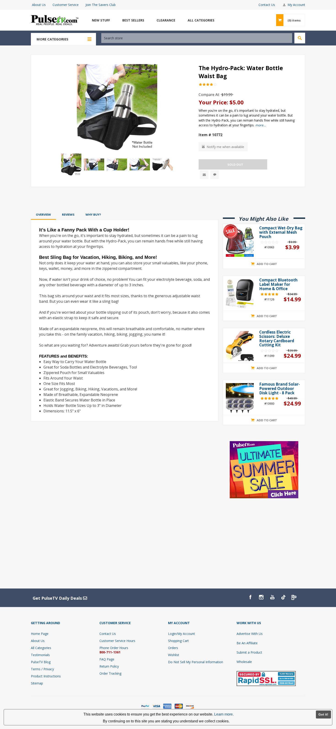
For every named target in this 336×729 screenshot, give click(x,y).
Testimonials (40, 655)
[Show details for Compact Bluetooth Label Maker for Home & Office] (240, 294)
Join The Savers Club (100, 5)
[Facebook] (250, 597)
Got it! (323, 714)
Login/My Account (181, 633)
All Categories (41, 648)
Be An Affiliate (247, 643)
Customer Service (66, 5)
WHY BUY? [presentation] (93, 214)
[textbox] (196, 38)
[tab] (43, 214)
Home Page (39, 633)
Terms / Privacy (42, 669)
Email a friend (204, 174)
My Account (296, 5)
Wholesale (244, 662)
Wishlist (173, 655)
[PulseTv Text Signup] (294, 597)
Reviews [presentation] (68, 214)
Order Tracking (110, 673)
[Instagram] (261, 597)
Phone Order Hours (113, 648)
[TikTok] (283, 597)
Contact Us (267, 5)
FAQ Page (106, 659)
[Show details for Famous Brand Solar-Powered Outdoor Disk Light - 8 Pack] (240, 398)
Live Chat (214, 174)
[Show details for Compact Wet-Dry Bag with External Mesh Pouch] (240, 242)
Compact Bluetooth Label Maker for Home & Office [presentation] (278, 284)
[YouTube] (272, 597)
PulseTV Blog (41, 662)
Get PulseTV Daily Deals (58, 598)
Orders (173, 648)
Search (299, 38)
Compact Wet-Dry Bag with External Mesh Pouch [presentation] (280, 232)
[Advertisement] (168, 199)
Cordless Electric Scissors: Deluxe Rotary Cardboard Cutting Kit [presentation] (276, 338)
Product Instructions (46, 676)
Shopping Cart (178, 641)
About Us (39, 5)
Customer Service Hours (117, 641)
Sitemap (37, 683)
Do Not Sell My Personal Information (195, 662)
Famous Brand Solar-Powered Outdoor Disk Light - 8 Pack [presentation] (279, 388)
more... (260, 125)
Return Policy (109, 666)
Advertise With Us (250, 633)
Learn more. (224, 714)
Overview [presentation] (43, 214)
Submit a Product (249, 652)
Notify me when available (225, 147)
